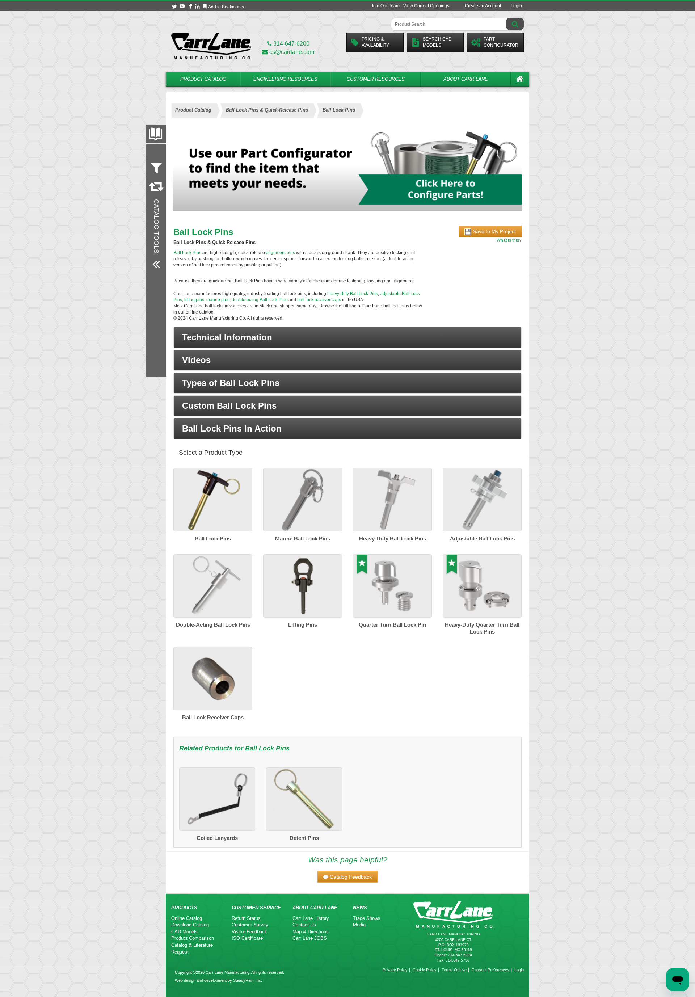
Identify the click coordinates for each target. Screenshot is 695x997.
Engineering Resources (285, 79)
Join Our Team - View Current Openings (410, 5)
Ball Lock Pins (187, 252)
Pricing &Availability (375, 42)
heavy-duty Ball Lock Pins (352, 293)
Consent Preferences (490, 970)
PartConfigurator (501, 42)
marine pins (217, 299)
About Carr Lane (465, 79)
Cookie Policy (425, 970)
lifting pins (193, 299)
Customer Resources (376, 79)
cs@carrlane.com (291, 52)
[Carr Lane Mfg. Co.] (211, 46)
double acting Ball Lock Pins (259, 299)
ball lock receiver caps (319, 299)
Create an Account (483, 5)
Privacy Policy (395, 970)
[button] (347, 337)
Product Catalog (203, 79)
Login (516, 5)
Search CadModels (437, 42)
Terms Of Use (454, 970)
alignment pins (280, 252)
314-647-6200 (290, 44)
